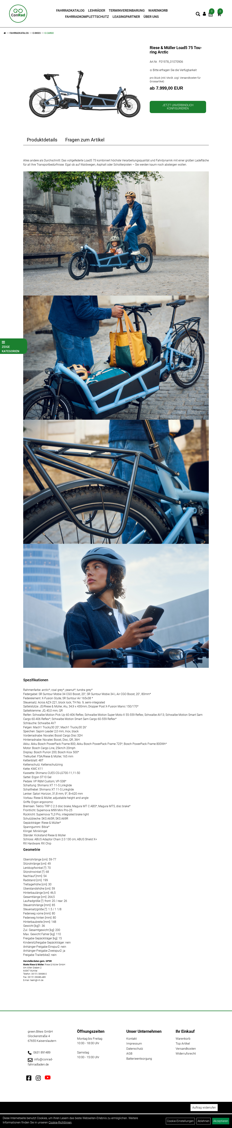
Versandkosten (186, 1048)
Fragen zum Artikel (84, 139)
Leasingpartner (126, 17)
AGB (129, 1053)
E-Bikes (37, 33)
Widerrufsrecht (186, 1053)
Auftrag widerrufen (204, 1107)
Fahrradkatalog (70, 10)
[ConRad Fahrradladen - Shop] (18, 14)
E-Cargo (49, 33)
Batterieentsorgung (139, 1058)
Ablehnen (204, 1121)
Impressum (134, 1043)
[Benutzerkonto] (204, 13)
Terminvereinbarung (127, 10)
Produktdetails (42, 139)
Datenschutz (134, 1048)
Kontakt (131, 1038)
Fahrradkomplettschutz (87, 17)
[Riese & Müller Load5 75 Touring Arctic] (85, 81)
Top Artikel (183, 1043)
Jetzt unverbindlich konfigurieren (177, 106)
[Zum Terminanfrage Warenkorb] (211, 15)
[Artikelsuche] (198, 14)
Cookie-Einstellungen (180, 1121)
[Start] (5, 33)
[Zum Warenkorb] (219, 15)
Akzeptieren (220, 1121)
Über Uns (151, 17)
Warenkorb (158, 10)
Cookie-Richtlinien (60, 1122)
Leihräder (96, 10)
